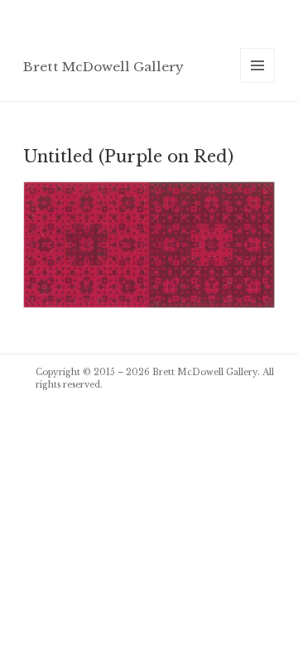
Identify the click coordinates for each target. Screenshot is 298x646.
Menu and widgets (258, 82)
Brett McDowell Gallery (103, 67)
